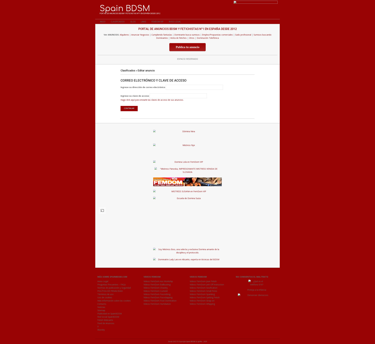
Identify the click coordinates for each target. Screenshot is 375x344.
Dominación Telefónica (208, 38)
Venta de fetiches (178, 38)
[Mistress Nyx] (187, 145)
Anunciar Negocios (140, 34)
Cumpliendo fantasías (161, 34)
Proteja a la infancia (256, 289)
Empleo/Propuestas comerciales (217, 34)
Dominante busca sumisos (187, 34)
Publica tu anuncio (187, 47)
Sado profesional (243, 34)
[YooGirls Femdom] (187, 179)
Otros (191, 38)
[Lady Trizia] (187, 152)
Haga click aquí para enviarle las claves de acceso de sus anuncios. (152, 99)
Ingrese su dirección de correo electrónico (143, 87)
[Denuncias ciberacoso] (257, 295)
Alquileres (124, 34)
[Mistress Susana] (187, 138)
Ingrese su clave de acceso (135, 95)
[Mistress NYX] (187, 242)
